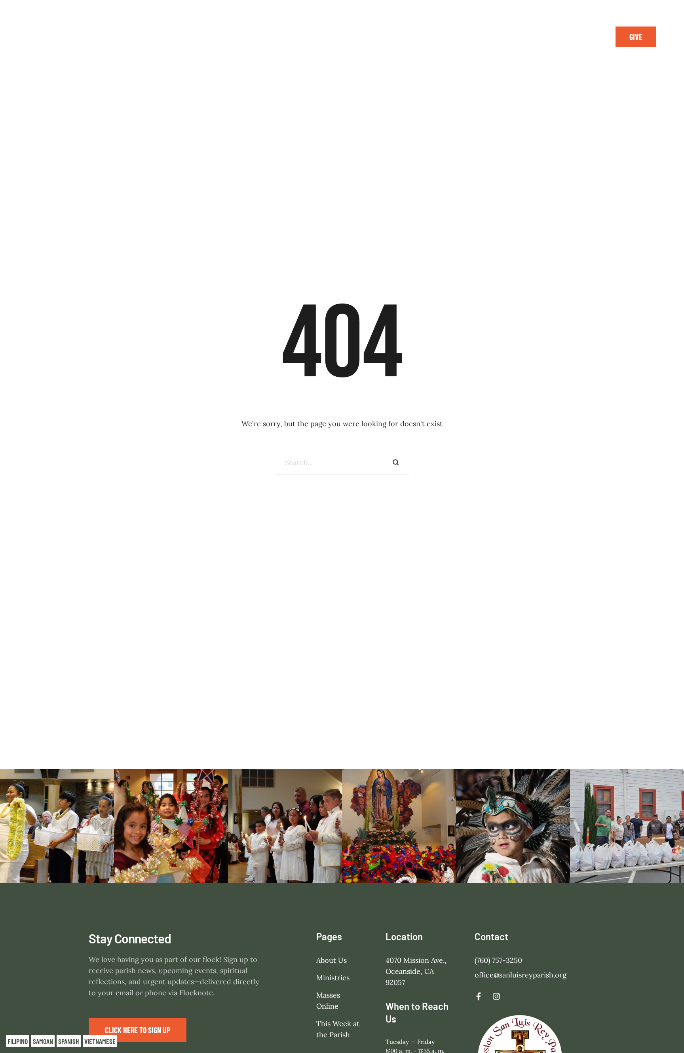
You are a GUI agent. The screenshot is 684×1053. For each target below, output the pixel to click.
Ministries (333, 977)
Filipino (18, 1041)
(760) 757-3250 (498, 960)
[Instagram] (588, 37)
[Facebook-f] (570, 37)
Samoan (43, 1041)
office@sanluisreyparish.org (520, 974)
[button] (636, 37)
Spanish (68, 1041)
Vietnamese (100, 1041)
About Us (331, 960)
